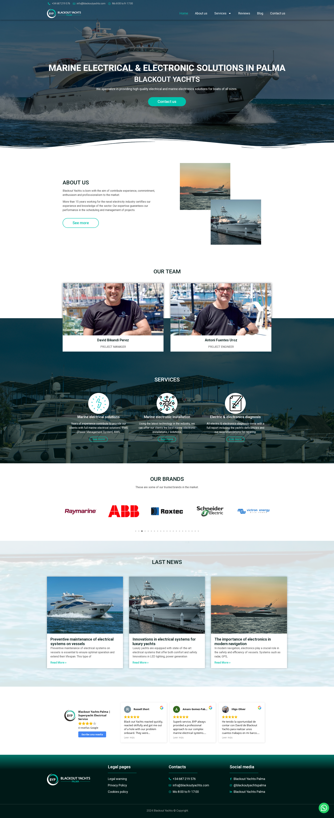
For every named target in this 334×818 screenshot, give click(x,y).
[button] (324, 808)
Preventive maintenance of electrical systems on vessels (82, 641)
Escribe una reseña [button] (92, 734)
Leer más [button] (129, 737)
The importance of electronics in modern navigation (242, 641)
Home (184, 13)
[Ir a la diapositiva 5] (148, 531)
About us (201, 13)
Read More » (58, 662)
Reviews (244, 13)
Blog (260, 13)
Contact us (277, 13)
